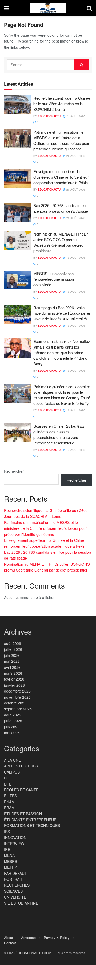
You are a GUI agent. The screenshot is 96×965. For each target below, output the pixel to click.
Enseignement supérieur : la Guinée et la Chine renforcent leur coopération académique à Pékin (61, 177)
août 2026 (12, 643)
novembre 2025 (17, 697)
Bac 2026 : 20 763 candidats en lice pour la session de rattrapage (60, 208)
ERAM (9, 807)
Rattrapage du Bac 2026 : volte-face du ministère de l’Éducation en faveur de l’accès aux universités (62, 313)
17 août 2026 (75, 450)
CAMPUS (12, 772)
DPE (7, 784)
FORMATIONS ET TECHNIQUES (32, 825)
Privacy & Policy (57, 937)
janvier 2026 (14, 685)
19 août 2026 (75, 257)
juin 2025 (11, 726)
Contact (10, 942)
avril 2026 (12, 667)
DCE (8, 778)
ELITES (10, 795)
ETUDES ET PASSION (23, 813)
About (8, 937)
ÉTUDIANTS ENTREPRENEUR (30, 819)
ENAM (9, 801)
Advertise (28, 937)
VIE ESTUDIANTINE (21, 903)
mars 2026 (13, 673)
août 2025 (12, 715)
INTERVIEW (14, 843)
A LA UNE (12, 760)
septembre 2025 (18, 708)
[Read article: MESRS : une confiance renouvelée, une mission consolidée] (17, 280)
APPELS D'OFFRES (21, 766)
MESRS (10, 861)
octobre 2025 (15, 703)
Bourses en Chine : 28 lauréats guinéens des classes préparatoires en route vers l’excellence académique (59, 434)
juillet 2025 (13, 720)
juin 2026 (11, 655)
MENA (9, 855)
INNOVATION (15, 837)
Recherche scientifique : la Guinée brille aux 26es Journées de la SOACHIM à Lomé (61, 103)
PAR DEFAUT (15, 873)
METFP (10, 867)
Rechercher (14, 471)
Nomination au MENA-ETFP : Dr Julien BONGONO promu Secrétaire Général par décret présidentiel (60, 242)
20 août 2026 (75, 156)
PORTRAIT (13, 879)
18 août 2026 (75, 410)
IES (7, 831)
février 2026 (14, 679)
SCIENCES (13, 891)
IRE (7, 849)
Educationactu (49, 116)
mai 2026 (12, 661)
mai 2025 (12, 732)
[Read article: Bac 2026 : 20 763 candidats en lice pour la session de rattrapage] (17, 212)
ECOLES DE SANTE (21, 789)
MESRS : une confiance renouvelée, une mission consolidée (53, 279)
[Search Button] (89, 8)
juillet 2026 (13, 649)
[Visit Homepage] (48, 8)
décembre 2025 (17, 691)
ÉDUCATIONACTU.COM (33, 952)
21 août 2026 (75, 116)
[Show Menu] (6, 8)
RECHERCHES (17, 885)
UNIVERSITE (15, 897)
